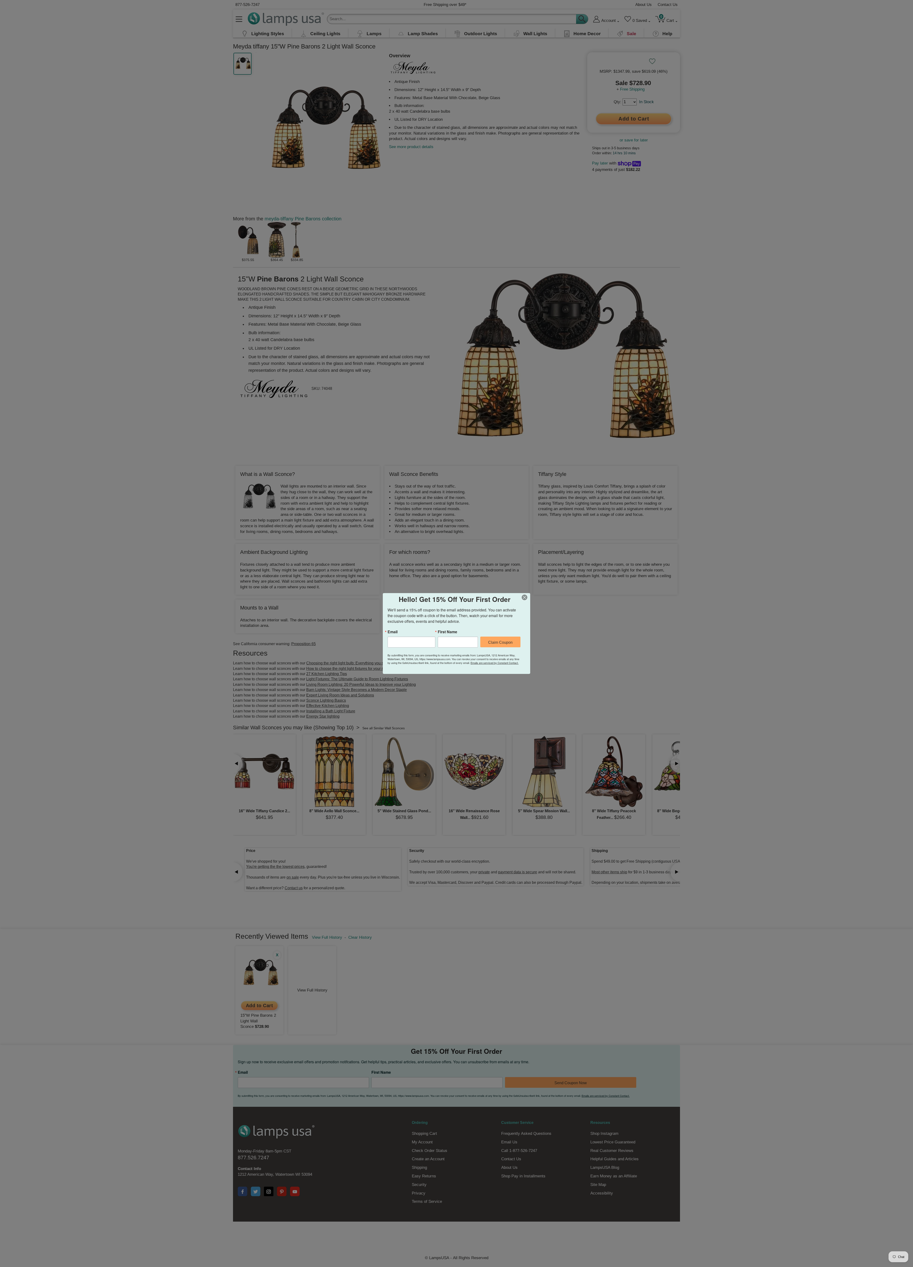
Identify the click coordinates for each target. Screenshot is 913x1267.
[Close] (526, 597)
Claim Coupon (500, 642)
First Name (447, 632)
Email (393, 632)
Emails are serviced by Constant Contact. (495, 663)
